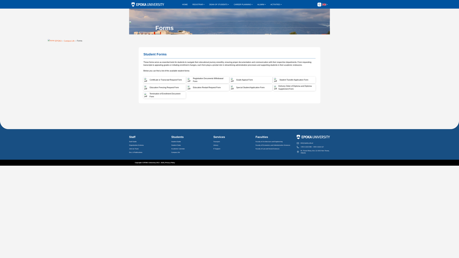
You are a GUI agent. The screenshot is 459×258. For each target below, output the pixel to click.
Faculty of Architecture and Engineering (269, 141)
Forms (79, 41)
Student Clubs (176, 145)
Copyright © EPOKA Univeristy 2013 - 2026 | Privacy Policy (155, 163)
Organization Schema (136, 145)
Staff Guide (133, 141)
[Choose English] (324, 4)
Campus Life (175, 152)
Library (215, 145)
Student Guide (176, 141)
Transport (216, 141)
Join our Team (134, 149)
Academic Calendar (178, 149)
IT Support (216, 149)
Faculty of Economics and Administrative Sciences (273, 145)
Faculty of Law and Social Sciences (267, 149)
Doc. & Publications (135, 152)
